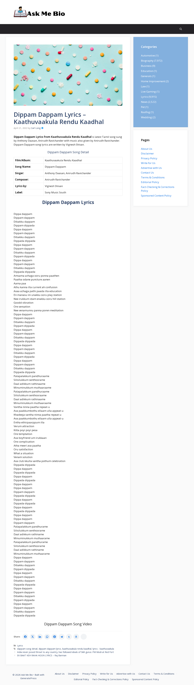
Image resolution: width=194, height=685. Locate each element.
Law (143, 86)
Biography (147, 60)
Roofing (145, 112)
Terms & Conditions (153, 177)
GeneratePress (28, 678)
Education (147, 71)
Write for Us (148, 163)
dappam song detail (27, 648)
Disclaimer (147, 153)
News (144, 102)
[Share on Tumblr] (69, 637)
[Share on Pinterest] (54, 637)
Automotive (148, 55)
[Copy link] (84, 637)
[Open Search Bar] (181, 29)
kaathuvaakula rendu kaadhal (76, 648)
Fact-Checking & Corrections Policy (110, 679)
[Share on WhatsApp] (47, 637)
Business (146, 66)
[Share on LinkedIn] (40, 637)
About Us (146, 149)
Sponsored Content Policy (156, 195)
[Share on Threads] (76, 637)
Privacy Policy (149, 158)
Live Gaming (148, 91)
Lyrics (20, 645)
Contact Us (147, 172)
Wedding (146, 117)
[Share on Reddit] (62, 637)
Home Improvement (153, 81)
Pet (143, 107)
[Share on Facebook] (25, 637)
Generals (146, 76)
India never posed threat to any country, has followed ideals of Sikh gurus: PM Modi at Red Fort (65, 652)
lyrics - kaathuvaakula (103, 648)
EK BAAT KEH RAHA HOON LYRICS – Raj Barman (41, 655)
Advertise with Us (151, 168)
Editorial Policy (150, 182)
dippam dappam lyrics (50, 648)
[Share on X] (32, 637)
